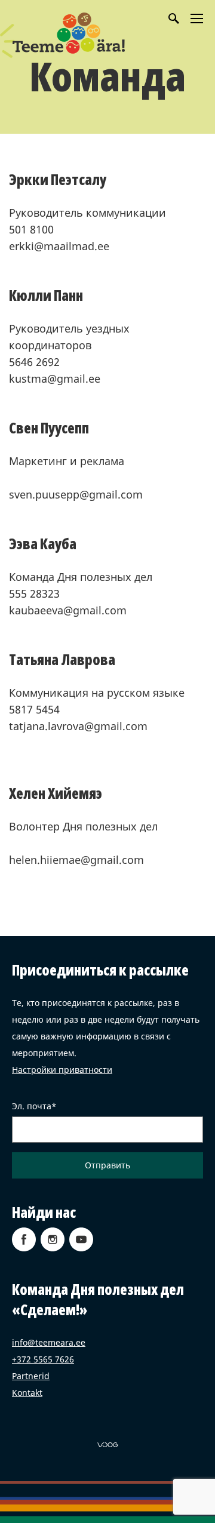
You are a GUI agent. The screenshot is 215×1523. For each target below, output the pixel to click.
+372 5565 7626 (43, 1359)
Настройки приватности (62, 1069)
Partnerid (31, 1376)
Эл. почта (31, 1106)
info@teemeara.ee (48, 1342)
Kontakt (27, 1392)
